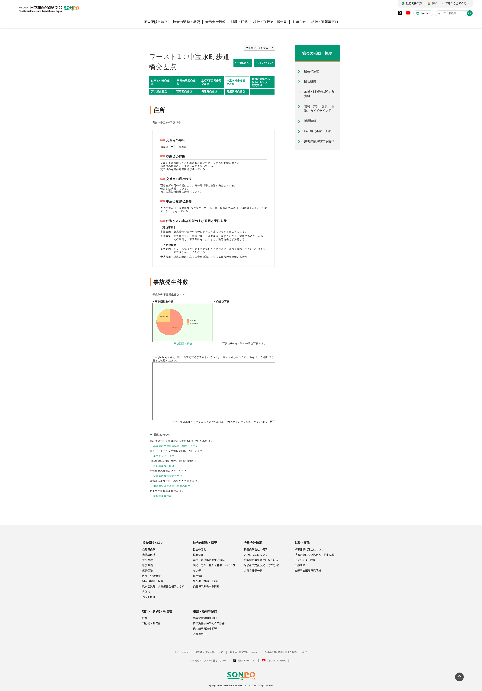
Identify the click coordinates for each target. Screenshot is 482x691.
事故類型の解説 (183, 343)
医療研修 (300, 565)
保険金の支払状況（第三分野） (262, 565)
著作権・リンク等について (209, 652)
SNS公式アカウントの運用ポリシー (208, 660)
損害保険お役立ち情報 (206, 586)
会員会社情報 (253, 542)
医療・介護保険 (151, 576)
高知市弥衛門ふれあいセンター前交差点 (261, 82)
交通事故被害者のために (167, 476)
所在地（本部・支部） (206, 581)
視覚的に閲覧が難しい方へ (243, 652)
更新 (272, 422)
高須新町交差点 (236, 91)
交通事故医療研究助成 (308, 570)
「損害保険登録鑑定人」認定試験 (314, 554)
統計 (144, 618)
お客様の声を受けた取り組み (261, 560)
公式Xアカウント (246, 660)
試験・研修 (302, 542)
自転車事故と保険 (163, 466)
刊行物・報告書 (151, 623)
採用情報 (198, 576)
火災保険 (147, 560)
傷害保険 (147, 570)
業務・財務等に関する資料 (209, 560)
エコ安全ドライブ (163, 456)
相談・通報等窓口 (205, 611)
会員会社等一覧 (253, 570)
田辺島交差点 (209, 91)
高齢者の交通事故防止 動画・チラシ (175, 445)
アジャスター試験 (305, 560)
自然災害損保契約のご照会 (209, 623)
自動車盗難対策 (162, 496)
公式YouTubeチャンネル (279, 660)
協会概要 (198, 554)
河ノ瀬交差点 (159, 91)
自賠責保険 (148, 549)
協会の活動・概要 (205, 542)
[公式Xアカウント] (400, 13)
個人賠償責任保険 (152, 581)
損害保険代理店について (309, 549)
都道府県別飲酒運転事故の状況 (171, 486)
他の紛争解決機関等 (205, 628)
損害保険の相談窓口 (205, 618)
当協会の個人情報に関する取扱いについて (286, 652)
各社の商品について (256, 554)
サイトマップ (181, 652)
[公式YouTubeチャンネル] (408, 14)
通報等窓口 (199, 634)
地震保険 (147, 565)
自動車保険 (148, 554)
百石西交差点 (184, 91)
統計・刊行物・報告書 (157, 611)
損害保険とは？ (152, 542)
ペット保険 (148, 597)
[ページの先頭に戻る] (459, 677)
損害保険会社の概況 (256, 549)
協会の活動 (199, 549)
